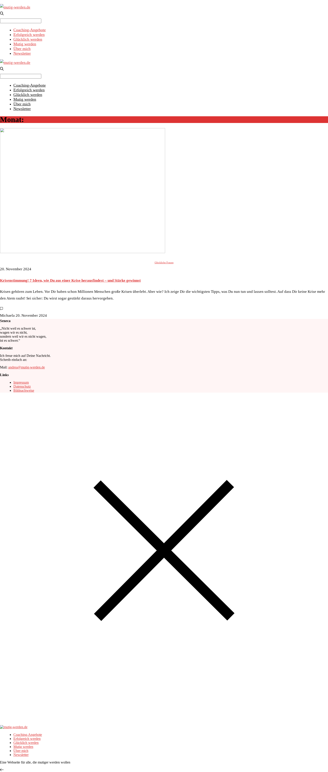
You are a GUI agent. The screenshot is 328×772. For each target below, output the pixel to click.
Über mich (22, 48)
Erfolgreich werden (29, 34)
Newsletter (22, 53)
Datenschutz (22, 386)
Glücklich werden (27, 39)
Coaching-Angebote (29, 30)
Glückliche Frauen (164, 262)
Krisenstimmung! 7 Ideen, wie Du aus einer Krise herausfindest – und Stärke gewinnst (70, 280)
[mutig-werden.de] (15, 7)
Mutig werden (24, 44)
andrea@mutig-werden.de (26, 367)
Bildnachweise (23, 390)
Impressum (21, 382)
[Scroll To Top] (2, 770)
